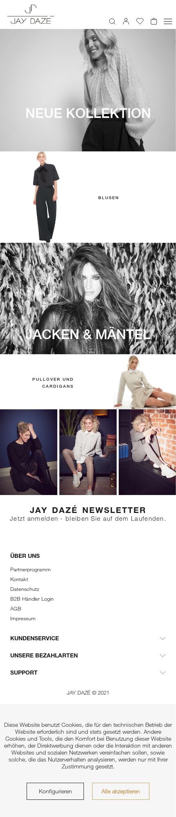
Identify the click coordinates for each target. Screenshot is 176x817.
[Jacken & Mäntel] (88, 299)
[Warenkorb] (154, 21)
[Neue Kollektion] (88, 90)
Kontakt (19, 579)
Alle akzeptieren (121, 791)
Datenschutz (24, 589)
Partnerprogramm (30, 569)
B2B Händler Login (32, 598)
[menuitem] (112, 21)
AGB (15, 608)
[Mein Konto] (126, 21)
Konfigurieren (55, 791)
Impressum (23, 618)
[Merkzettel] (140, 21)
